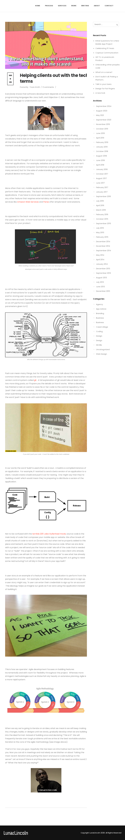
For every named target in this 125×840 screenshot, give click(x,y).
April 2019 (100, 137)
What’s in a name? (103, 72)
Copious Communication (106, 52)
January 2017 (102, 192)
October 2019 (102, 128)
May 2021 (100, 115)
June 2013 (100, 286)
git (35, 380)
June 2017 (100, 183)
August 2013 (101, 277)
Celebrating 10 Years (104, 48)
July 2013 (100, 282)
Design (99, 336)
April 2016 (100, 205)
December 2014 (103, 241)
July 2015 (100, 228)
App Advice (101, 309)
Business (100, 318)
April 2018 (100, 165)
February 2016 (102, 214)
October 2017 (102, 174)
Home (37, 6)
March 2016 (101, 210)
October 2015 (102, 219)
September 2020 (103, 119)
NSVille (99, 345)
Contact (109, 6)
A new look (100, 93)
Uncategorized (103, 349)
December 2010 (103, 291)
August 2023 (101, 110)
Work (73, 6)
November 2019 (103, 124)
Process (49, 6)
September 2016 (103, 196)
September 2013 (103, 273)
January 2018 (102, 169)
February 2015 (102, 237)
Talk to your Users (103, 84)
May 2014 (100, 255)
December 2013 (103, 268)
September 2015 (103, 223)
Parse (46, 201)
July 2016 (100, 201)
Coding (99, 331)
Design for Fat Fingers (105, 88)
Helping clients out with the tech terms (54, 78)
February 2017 (102, 187)
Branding (100, 313)
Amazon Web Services (28, 201)
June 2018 (100, 160)
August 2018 (101, 156)
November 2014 (103, 246)
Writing (85, 6)
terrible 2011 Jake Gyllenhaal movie (49, 533)
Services (62, 6)
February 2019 (102, 142)
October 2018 (102, 151)
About (97, 6)
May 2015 (100, 232)
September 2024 (103, 106)
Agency (99, 304)
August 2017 (101, 178)
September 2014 (103, 250)
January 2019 (102, 147)
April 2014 (100, 259)
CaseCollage (102, 327)
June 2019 (100, 133)
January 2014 (102, 264)
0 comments (48, 87)
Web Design (101, 354)
